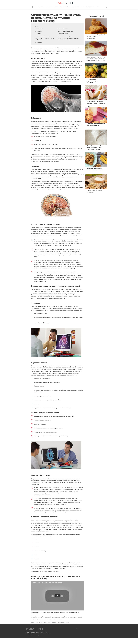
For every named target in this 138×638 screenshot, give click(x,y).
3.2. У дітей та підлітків (63, 28)
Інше (97, 7)
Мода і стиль (75, 7)
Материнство (90, 7)
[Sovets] (34, 629)
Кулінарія (49, 7)
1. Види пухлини (39, 28)
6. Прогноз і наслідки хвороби (65, 36)
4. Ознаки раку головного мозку (65, 31)
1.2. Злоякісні (38, 33)
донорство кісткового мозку (51, 571)
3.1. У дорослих (38, 42)
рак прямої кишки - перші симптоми (59, 612)
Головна (32, 7)
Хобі (82, 7)
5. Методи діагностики (63, 33)
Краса (55, 7)
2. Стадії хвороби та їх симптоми (42, 36)
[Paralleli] (64, 3)
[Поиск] (106, 7)
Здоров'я (41, 7)
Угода (77, 628)
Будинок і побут (64, 7)
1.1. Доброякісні (38, 31)
